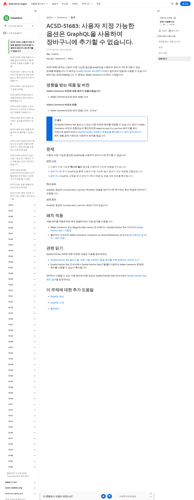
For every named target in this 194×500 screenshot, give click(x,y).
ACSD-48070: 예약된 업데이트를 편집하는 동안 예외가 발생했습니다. (21, 97)
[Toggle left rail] (35, 11)
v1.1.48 (11, 273)
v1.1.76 (11, 433)
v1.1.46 (11, 262)
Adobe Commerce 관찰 (13, 488)
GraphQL (55, 54)
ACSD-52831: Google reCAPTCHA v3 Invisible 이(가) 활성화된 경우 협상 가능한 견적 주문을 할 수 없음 (22, 174)
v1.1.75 (11, 427)
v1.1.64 (11, 365)
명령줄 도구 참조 (11, 482)
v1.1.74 (11, 421)
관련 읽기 (163, 58)
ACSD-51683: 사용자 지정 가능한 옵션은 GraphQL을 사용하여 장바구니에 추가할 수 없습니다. (22, 46)
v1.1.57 (11, 325)
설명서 (49, 17)
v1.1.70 (11, 399)
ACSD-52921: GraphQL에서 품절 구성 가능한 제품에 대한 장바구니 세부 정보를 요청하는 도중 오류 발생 (22, 145)
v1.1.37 (11, 211)
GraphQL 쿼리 (57, 296)
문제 (161, 47)
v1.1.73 (11, 416)
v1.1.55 (11, 313)
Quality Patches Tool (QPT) (88, 71)
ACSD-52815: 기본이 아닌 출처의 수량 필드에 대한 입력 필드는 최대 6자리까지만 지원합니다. (22, 76)
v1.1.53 (11, 302)
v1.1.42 (11, 239)
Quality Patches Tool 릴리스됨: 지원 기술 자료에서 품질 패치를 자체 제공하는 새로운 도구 (94, 259)
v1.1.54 (11, 308)
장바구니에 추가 (58, 171)
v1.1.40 (11, 228)
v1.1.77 (11, 439)
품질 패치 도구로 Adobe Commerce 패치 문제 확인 (18, 474)
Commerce (62, 17)
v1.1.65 (11, 370)
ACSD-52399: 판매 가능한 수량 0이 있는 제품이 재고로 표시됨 (22, 196)
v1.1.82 (11, 467)
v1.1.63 (11, 359)
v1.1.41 (11, 234)
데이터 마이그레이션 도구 (14, 494)
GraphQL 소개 (57, 302)
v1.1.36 (11, 205)
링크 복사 (175, 30)
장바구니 (55, 175)
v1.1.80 (11, 456)
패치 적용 (163, 53)
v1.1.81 (11, 461)
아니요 (172, 24)
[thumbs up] (103, 496)
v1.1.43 (11, 245)
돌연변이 (55, 308)
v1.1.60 (11, 342)
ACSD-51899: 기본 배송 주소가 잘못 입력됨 (22, 87)
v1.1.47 (11, 268)
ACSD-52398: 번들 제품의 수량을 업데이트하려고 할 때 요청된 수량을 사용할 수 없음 (22, 61)
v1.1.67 (11, 382)
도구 (73, 17)
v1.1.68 (11, 387)
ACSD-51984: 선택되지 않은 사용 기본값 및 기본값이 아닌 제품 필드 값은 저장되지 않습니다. (22, 160)
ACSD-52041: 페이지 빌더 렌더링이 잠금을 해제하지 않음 (22, 121)
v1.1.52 (11, 296)
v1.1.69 (11, 393)
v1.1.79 (11, 450)
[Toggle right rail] (158, 11)
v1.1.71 (10, 404)
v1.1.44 (11, 251)
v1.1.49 (11, 279)
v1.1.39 (11, 222)
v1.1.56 (11, 319)
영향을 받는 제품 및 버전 (169, 41)
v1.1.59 (11, 336)
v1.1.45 (11, 256)
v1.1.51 (11, 291)
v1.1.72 (11, 410)
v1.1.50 (11, 285)
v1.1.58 (11, 330)
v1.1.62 (11, 353)
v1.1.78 (11, 444)
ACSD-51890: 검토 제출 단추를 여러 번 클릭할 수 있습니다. (22, 132)
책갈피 (164, 30)
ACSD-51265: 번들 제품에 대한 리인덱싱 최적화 (22, 186)
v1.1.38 (11, 217)
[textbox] (19, 25)
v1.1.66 (11, 376)
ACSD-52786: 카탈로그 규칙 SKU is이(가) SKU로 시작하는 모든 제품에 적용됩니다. (22, 109)
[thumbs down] (109, 496)
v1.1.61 (11, 347)
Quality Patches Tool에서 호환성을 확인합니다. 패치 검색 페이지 (109, 131)
